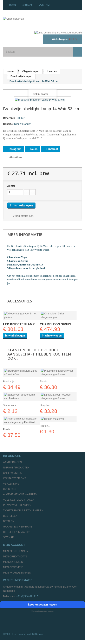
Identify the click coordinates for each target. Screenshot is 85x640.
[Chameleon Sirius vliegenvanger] (58, 315)
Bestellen (10, 515)
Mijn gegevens (13, 567)
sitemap (27, 4)
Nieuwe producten (16, 467)
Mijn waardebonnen (17, 572)
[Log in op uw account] (35, 39)
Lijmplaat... (46, 405)
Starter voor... (10, 405)
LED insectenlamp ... (20, 324)
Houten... (45, 425)
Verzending (11, 483)
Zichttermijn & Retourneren (23, 510)
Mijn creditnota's (15, 556)
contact (45, 4)
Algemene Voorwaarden (20, 494)
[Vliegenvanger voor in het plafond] (21, 315)
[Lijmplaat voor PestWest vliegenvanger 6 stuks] (58, 396)
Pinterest (52, 149)
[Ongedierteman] (28, 22)
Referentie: (9, 118)
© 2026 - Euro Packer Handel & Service (23, 634)
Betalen (8, 521)
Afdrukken (15, 157)
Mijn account (14, 544)
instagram (14, 149)
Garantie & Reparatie (17, 526)
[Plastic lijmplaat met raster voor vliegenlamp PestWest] (21, 420)
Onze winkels (12, 473)
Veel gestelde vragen (18, 499)
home (12, 4)
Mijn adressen (13, 562)
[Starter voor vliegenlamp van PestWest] (21, 396)
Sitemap (8, 537)
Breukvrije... (9, 381)
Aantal (11, 186)
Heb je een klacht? (16, 532)
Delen (34, 149)
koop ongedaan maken (42, 604)
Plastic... (44, 381)
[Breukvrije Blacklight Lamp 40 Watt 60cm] (21, 372)
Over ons (9, 489)
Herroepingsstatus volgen (42, 611)
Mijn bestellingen (15, 551)
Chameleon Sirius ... (57, 324)
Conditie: (8, 124)
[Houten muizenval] (58, 419)
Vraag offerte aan (22, 215)
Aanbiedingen (12, 462)
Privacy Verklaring (17, 505)
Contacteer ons (14, 478)
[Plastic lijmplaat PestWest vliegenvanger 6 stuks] (58, 372)
